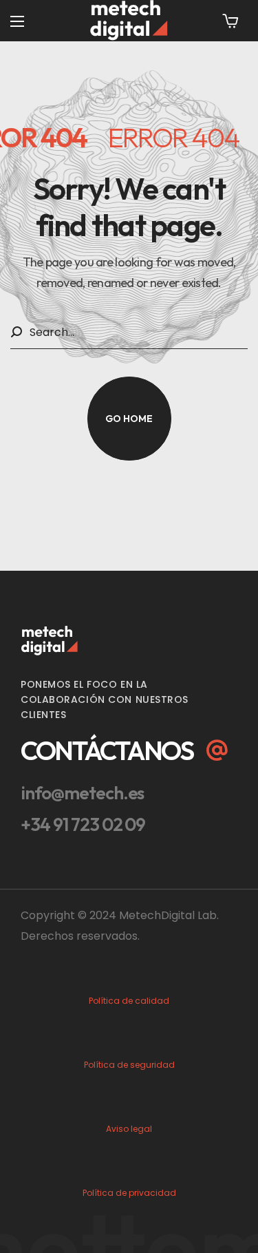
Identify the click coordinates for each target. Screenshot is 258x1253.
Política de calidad (129, 1001)
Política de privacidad (129, 1193)
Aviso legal (129, 1129)
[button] (230, 20)
